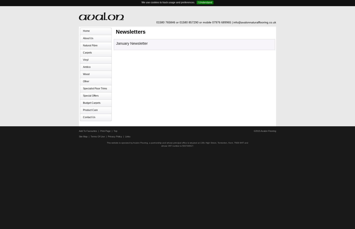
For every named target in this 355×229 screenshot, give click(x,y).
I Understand (205, 2)
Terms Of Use (98, 136)
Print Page (105, 131)
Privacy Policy (115, 136)
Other (86, 81)
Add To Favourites (88, 131)
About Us (88, 38)
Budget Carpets (91, 102)
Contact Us (89, 117)
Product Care (90, 110)
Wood (86, 74)
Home (86, 31)
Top (115, 131)
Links (127, 136)
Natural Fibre (90, 45)
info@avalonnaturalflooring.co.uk (254, 22)
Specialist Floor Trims (95, 88)
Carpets (87, 52)
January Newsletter (132, 43)
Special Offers (91, 95)
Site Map (83, 136)
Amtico (87, 67)
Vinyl (86, 59)
